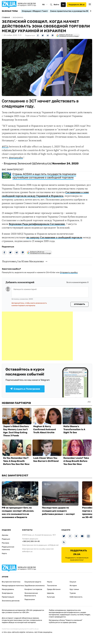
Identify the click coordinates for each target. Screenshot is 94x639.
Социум (73, 582)
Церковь (50, 593)
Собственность (76, 597)
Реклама (5, 543)
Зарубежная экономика (34, 586)
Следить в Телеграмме (27, 389)
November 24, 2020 (65, 163)
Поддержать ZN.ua (76, 4)
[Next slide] (90, 11)
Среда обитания (53, 589)
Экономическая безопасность (31, 594)
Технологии (52, 586)
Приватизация (8, 597)
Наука (49, 582)
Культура (51, 597)
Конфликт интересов (33, 589)
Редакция (6, 539)
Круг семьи (74, 589)
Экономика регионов (10, 601)
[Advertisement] (37, 336)
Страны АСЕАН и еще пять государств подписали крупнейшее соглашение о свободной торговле (44, 175)
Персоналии (29, 599)
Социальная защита (32, 582)
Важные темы (10, 11)
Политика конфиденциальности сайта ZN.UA (20, 629)
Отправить (79, 304)
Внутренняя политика (11, 582)
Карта (4, 553)
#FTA (5, 146)
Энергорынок (7, 593)
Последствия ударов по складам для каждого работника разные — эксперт (58, 510)
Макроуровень (8, 589)
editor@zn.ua (27, 551)
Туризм (73, 593)
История (73, 586)
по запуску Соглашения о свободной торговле (54, 237)
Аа (63, 4)
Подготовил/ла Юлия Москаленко (23, 261)
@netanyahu (16, 157)
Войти (56, 5)
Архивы (5, 535)
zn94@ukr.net (53, 545)
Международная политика (13, 586)
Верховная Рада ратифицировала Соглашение (37, 223)
